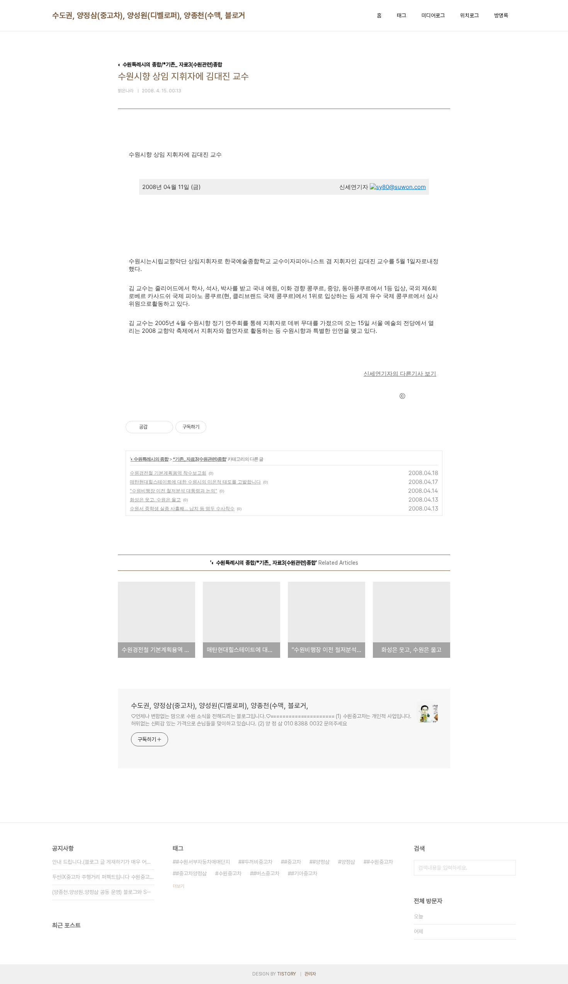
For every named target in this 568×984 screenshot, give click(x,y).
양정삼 (348, 862)
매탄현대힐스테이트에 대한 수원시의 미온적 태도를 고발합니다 (195, 482)
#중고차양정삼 (191, 873)
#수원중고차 (380, 862)
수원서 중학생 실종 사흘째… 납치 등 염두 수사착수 (182, 508)
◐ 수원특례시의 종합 (149, 459)
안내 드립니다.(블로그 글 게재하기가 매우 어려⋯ (103, 862)
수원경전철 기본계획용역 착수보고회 (168, 473)
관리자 (310, 974)
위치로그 (469, 15)
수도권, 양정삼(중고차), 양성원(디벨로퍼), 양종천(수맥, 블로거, (149, 15)
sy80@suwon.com (401, 187)
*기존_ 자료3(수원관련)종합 (199, 459)
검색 (508, 867)
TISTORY (286, 974)
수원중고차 (229, 873)
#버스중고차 (266, 873)
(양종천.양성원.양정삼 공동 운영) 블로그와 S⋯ (101, 892)
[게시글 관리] (164, 427)
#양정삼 (321, 862)
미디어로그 (433, 15)
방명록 (501, 15)
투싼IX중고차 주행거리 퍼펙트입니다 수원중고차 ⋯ (103, 877)
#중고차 (292, 862)
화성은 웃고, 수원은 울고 (155, 499)
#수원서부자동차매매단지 (203, 862)
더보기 (178, 886)
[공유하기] (155, 427)
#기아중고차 (304, 873)
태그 (401, 15)
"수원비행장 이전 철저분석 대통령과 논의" (173, 491)
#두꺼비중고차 (256, 862)
